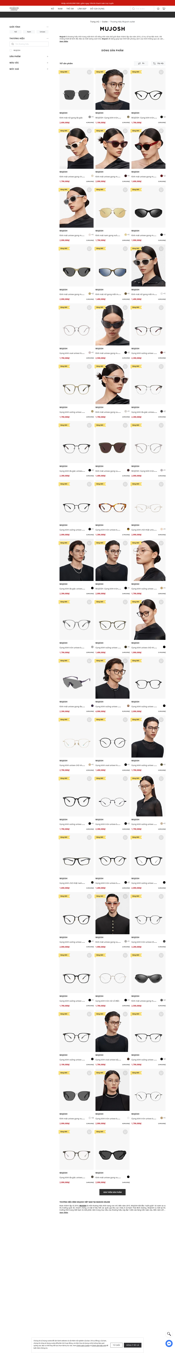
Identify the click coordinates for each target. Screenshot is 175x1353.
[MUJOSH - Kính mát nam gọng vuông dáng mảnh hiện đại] (112, 207)
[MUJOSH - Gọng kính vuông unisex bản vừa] (148, 854)
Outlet (105, 21)
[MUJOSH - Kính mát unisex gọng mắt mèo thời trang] (148, 207)
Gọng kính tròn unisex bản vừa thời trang (114, 883)
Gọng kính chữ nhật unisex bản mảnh (148, 529)
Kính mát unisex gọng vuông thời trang (113, 412)
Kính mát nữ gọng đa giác (71, 117)
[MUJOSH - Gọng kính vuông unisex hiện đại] (77, 383)
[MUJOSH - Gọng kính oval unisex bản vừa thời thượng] (112, 1031)
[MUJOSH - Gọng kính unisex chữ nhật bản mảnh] (148, 619)
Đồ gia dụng (97, 8)
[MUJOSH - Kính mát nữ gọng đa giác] (77, 89)
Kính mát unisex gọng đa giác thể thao (77, 706)
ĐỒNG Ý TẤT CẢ (132, 1345)
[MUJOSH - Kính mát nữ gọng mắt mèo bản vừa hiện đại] (148, 265)
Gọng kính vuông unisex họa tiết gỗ (111, 706)
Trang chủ (94, 21)
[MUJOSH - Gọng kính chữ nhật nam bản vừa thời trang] (77, 854)
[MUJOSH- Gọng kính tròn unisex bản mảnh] (148, 442)
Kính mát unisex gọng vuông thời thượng (78, 1118)
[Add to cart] (89, 72)
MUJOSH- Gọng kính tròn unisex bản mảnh (150, 471)
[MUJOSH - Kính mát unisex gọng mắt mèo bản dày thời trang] (77, 207)
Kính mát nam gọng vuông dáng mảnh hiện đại (116, 235)
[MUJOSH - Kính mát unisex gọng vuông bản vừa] (112, 442)
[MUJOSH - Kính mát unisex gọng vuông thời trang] (112, 383)
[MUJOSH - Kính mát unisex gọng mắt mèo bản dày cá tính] (112, 148)
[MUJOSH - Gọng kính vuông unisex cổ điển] (148, 678)
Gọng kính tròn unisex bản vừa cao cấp (77, 647)
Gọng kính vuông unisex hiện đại (74, 412)
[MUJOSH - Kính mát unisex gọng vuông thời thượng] (77, 1090)
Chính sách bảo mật (99, 1345)
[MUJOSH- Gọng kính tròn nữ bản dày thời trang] (148, 89)
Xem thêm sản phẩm (112, 1192)
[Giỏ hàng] (164, 8)
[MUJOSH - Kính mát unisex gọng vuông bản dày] (112, 1149)
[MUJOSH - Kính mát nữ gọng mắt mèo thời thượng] (112, 265)
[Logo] (14, 8)
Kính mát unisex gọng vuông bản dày (112, 1177)
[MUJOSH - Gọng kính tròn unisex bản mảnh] (112, 795)
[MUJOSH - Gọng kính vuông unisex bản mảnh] (148, 560)
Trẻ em (70, 8)
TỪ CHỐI (116, 1345)
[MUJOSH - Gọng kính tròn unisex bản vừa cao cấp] (77, 619)
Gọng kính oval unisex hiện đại (73, 353)
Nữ (52, 8)
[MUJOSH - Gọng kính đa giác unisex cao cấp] (77, 1149)
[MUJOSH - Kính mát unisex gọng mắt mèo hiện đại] (148, 148)
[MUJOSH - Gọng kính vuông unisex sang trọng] (77, 795)
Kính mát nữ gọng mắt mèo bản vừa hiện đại (151, 294)
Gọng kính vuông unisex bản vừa (146, 883)
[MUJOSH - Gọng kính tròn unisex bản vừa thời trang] (112, 854)
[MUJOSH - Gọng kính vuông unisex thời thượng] (77, 501)
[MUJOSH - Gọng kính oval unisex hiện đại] (77, 324)
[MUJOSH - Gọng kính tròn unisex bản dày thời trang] (112, 501)
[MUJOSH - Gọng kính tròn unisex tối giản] (148, 913)
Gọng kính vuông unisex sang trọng (76, 824)
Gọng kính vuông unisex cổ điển (145, 706)
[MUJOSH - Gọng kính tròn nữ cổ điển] (112, 972)
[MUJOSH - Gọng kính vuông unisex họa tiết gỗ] (112, 678)
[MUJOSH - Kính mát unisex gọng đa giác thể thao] (77, 678)
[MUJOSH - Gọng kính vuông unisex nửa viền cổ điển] (148, 324)
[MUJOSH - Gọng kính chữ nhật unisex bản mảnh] (148, 501)
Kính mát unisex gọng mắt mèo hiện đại (149, 176)
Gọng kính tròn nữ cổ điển (107, 1001)
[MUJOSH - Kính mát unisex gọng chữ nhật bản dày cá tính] (77, 148)
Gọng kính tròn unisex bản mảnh (110, 824)
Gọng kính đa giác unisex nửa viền (146, 412)
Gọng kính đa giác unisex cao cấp (75, 1177)
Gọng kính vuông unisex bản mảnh (147, 588)
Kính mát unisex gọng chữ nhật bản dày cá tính (81, 176)
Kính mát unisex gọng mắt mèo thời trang (150, 235)
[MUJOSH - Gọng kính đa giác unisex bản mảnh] (77, 560)
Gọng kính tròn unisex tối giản (145, 942)
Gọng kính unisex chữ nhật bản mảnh (148, 647)
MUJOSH (17, 50)
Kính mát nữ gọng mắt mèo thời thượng (113, 294)
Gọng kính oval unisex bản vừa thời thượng (114, 1059)
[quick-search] (169, 1334)
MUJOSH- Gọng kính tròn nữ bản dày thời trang (152, 117)
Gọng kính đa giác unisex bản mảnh (76, 588)
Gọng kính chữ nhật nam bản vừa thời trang (79, 883)
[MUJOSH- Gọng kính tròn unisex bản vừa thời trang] (112, 89)
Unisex (42, 32)
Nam (60, 8)
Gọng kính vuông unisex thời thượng (76, 529)
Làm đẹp (82, 8)
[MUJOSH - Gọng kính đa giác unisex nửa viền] (148, 383)
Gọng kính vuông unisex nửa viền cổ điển (150, 353)
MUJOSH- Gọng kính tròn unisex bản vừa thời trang (118, 117)
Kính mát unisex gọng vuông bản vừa (112, 471)
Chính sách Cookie (83, 1345)
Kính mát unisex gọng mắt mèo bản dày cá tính (116, 176)
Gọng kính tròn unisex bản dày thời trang (114, 529)
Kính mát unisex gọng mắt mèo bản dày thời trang (82, 235)
